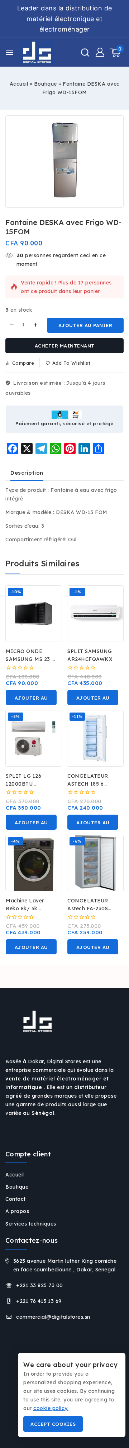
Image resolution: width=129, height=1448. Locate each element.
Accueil (19, 84)
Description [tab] (26, 472)
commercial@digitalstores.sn (53, 1317)
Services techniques (30, 1224)
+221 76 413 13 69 (39, 1301)
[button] (31, 697)
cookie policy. (50, 1408)
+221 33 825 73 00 (39, 1285)
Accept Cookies (53, 1424)
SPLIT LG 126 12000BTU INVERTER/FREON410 (36, 784)
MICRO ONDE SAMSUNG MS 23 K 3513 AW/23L (31, 659)
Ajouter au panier (85, 325)
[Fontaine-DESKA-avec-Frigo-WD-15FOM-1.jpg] (64, 161)
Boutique (45, 84)
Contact (15, 1199)
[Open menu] (9, 52)
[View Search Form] (85, 52)
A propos (17, 1211)
